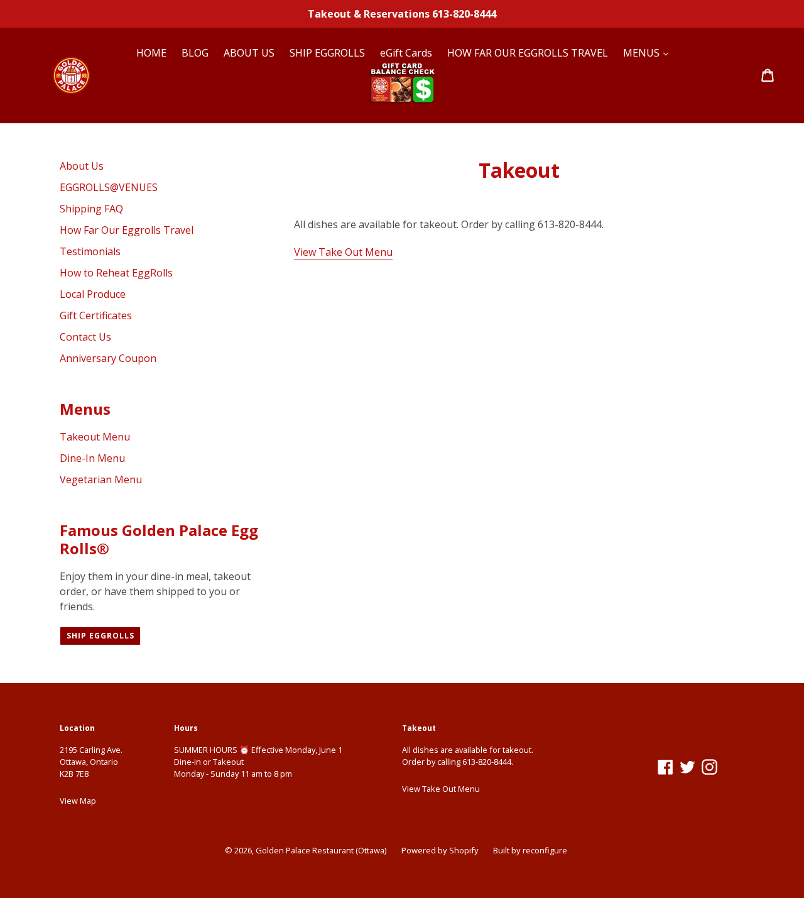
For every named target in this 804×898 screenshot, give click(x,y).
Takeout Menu (95, 437)
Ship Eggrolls (100, 635)
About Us (82, 166)
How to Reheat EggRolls (116, 273)
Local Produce (93, 294)
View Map (78, 800)
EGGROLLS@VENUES (109, 187)
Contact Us (85, 337)
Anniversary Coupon (108, 358)
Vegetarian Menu (101, 479)
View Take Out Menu (343, 252)
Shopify (463, 850)
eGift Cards (406, 53)
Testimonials (90, 251)
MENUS (642, 53)
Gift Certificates (96, 315)
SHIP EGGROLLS (327, 53)
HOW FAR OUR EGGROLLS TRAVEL (527, 53)
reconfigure (545, 850)
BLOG (195, 53)
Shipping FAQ (91, 209)
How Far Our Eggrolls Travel (126, 230)
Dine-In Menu (92, 458)
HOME (151, 53)
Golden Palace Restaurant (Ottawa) (321, 850)
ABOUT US (249, 53)
